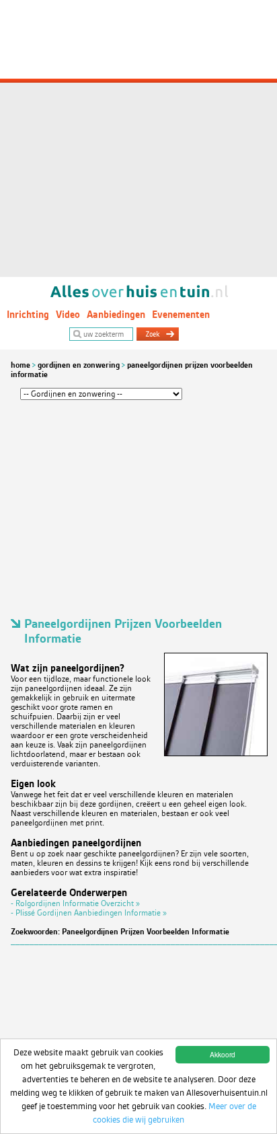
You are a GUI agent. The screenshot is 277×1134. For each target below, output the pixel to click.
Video (68, 315)
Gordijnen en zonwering (79, 365)
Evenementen (181, 315)
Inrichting (28, 315)
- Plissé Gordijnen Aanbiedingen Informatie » (89, 913)
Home (20, 365)
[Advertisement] (138, 138)
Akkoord (222, 1054)
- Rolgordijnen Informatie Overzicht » (75, 903)
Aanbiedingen (116, 315)
